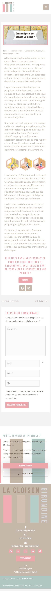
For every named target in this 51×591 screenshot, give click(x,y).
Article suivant (42, 300)
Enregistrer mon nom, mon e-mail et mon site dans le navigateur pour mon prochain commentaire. (24, 394)
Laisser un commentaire (13, 50)
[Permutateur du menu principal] (46, 7)
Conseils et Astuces (33, 50)
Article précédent (10, 300)
